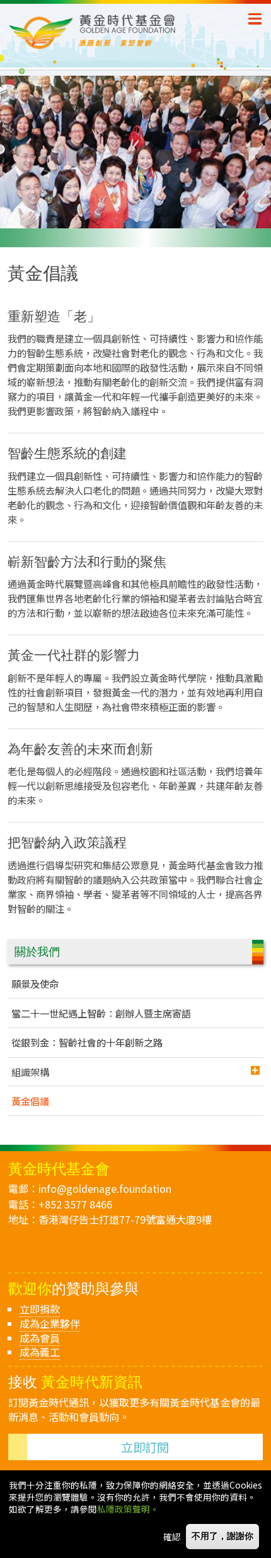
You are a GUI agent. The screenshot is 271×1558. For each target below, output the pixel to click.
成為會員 (40, 1337)
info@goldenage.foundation (104, 1188)
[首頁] (128, 32)
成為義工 (40, 1351)
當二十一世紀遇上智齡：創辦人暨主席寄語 (101, 1013)
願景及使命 (35, 983)
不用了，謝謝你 (222, 1536)
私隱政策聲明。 (128, 1508)
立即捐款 (40, 1308)
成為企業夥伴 (50, 1323)
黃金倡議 (30, 1101)
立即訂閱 (145, 1447)
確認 (172, 1536)
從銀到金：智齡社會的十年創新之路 (87, 1042)
